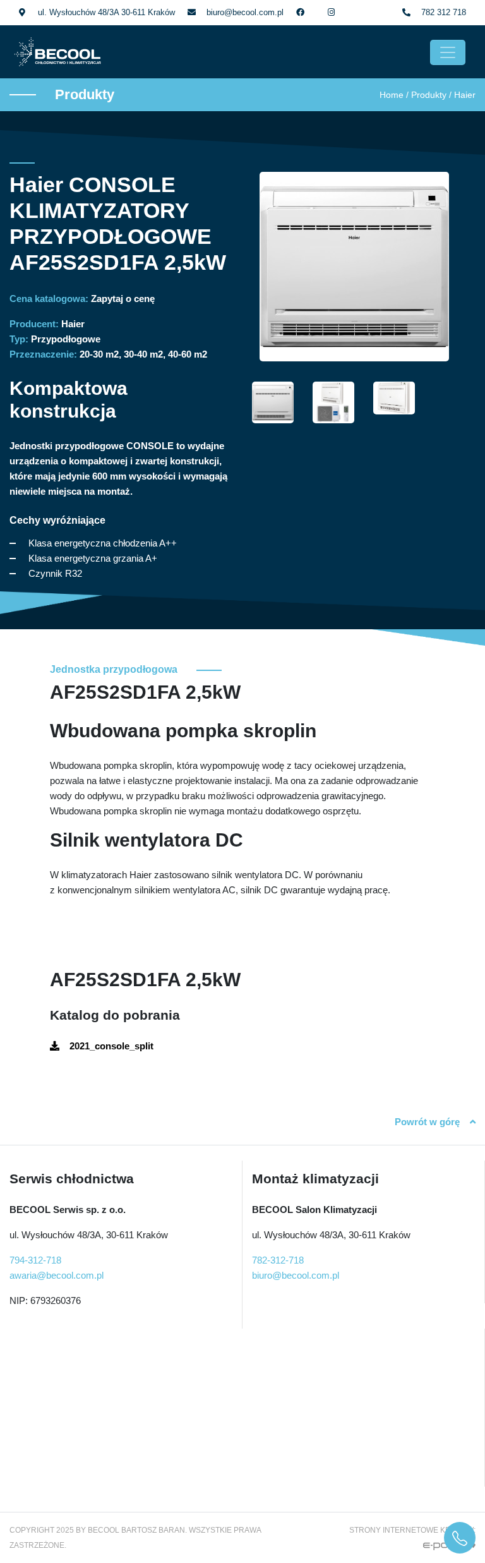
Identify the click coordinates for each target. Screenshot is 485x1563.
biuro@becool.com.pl (245, 12)
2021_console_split (111, 1046)
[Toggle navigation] (447, 52)
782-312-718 (278, 1260)
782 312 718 (443, 12)
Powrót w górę (427, 1121)
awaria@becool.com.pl (56, 1275)
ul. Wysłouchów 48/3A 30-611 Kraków (106, 12)
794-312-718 (35, 1260)
